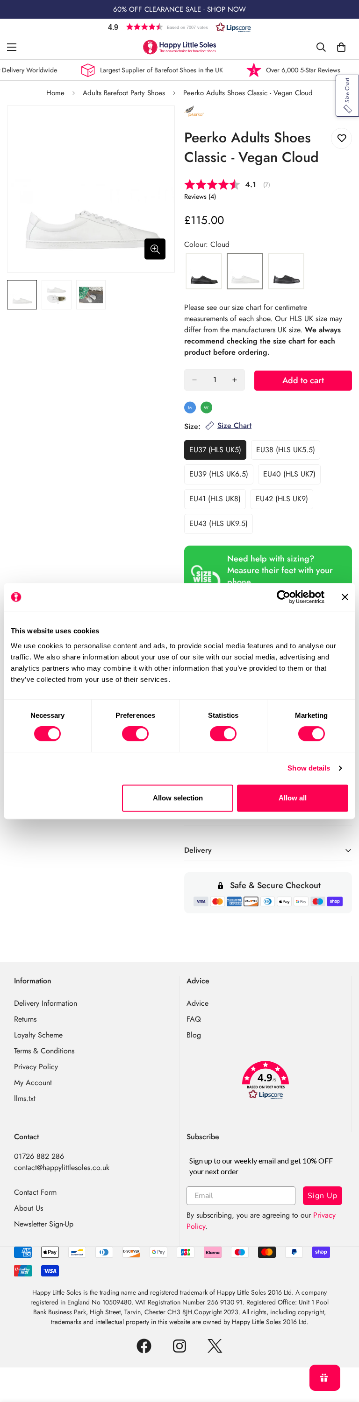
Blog (194, 1035)
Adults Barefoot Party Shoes (124, 93)
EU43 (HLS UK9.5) (221, 526)
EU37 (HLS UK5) (217, 452)
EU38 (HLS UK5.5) (288, 452)
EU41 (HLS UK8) (217, 501)
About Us (28, 1208)
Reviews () (200, 196)
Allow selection (178, 798)
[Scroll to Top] (341, 1351)
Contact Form (35, 1192)
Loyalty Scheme (38, 1035)
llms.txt (25, 1098)
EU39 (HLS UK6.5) (221, 476)
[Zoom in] (154, 248)
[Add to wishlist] (341, 138)
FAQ (194, 1019)
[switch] (135, 733)
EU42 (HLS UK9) (284, 501)
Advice (197, 1003)
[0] (341, 47)
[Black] (203, 271)
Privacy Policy (36, 1066)
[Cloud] (245, 271)
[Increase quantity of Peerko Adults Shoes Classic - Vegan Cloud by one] (234, 380)
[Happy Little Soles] (179, 47)
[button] (179, 27)
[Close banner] (345, 597)
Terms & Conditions (44, 1050)
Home (55, 93)
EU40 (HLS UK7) (292, 476)
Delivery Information (45, 1003)
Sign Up (322, 1196)
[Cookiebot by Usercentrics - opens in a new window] (283, 597)
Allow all (293, 798)
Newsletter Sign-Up (43, 1224)
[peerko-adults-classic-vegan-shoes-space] (286, 271)
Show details (308, 768)
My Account (33, 1082)
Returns (25, 1019)
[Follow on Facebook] (143, 1346)
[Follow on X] (215, 1346)
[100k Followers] (179, 1346)
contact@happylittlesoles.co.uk (61, 1167)
